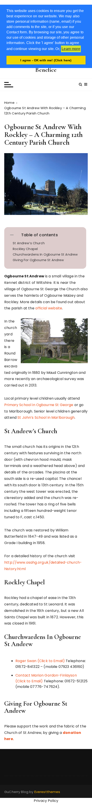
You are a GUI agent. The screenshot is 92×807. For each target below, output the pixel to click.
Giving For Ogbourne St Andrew (38, 260)
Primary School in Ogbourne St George (38, 404)
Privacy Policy (46, 800)
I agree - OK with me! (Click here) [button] (45, 60)
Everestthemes (47, 791)
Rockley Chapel (25, 249)
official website (48, 308)
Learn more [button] (71, 49)
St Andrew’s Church (29, 243)
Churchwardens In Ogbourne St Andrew (45, 254)
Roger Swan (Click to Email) (40, 660)
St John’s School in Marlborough (46, 417)
